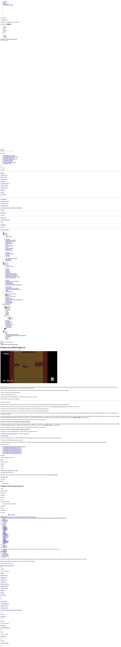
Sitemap (7, 338)
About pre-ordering (4, 435)
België (4, 519)
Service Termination (18, 518)
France (4, 523)
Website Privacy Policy (31, 516)
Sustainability (33, 518)
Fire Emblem (3, 194)
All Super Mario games (7, 161)
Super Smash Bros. (4, 185)
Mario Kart (3, 190)
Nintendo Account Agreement (58, 406)
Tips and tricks (8, 326)
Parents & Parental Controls (6, 516)
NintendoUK (3, 212)
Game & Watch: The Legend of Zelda (13, 289)
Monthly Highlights (9, 253)
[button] (61, 233)
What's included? (9, 298)
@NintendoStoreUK (5, 201)
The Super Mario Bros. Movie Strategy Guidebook (16, 335)
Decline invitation (4, 565)
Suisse (4, 539)
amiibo (7, 290)
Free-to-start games (9, 245)
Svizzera (4, 552)
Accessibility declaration (58, 518)
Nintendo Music (9, 303)
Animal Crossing (4, 187)
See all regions (6, 556)
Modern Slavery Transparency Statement (44, 518)
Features (7, 269)
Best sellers (8, 256)
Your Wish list (8, 259)
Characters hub (9, 249)
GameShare (8, 272)
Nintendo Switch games (10, 241)
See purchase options (13, 39)
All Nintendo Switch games (8, 157)
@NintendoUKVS (4, 203)
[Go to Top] (60, 341)
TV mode (16, 470)
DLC (7, 246)
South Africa (5, 535)
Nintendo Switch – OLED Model (12, 281)
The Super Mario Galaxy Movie (12, 334)
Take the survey (11, 565)
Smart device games (9, 248)
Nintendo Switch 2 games (11, 240)
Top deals (7, 254)
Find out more (55, 474)
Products (7, 312)
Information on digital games (11, 258)
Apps (7, 311)
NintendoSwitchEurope (5, 219)
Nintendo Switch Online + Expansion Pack (14, 299)
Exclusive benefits (9, 301)
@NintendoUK (4, 199)
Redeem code (8, 260)
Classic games (8, 300)
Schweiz (4, 550)
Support (13, 516)
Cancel (2, 551)
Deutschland (5, 521)
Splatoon (2, 192)
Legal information (10, 518)
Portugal (4, 536)
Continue (5, 551)
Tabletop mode (10, 470)
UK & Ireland (6, 554)
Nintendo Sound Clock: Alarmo (12, 288)
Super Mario (3, 181)
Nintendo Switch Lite (10, 283)
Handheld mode (4, 470)
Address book (6, 3)
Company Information (19, 516)
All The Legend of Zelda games (9, 162)
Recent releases (9, 242)
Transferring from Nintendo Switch (13, 276)
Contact (64, 518)
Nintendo (2, 172)
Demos (7, 244)
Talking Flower (9, 287)
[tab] (60, 514)
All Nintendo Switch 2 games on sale (10, 156)
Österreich (5, 547)
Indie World (8, 322)
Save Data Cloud (4, 477)
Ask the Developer (9, 323)
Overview (5, 1)
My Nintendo (8, 336)
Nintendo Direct (9, 321)
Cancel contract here (26, 518)
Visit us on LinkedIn (5, 229)
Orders (4, 2)
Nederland (5, 545)
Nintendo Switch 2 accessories (12, 274)
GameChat (8, 271)
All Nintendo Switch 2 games (9, 155)
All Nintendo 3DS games (8, 160)
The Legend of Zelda (5, 183)
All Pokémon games (7, 163)
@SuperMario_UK (4, 205)
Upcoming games (9, 243)
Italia (4, 525)
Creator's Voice (9, 325)
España (4, 522)
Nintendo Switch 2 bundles (11, 275)
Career (7, 337)
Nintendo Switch (4, 175)
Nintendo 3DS (3, 177)
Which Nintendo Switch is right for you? (14, 284)
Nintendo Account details (8, 4)
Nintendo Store (4, 179)
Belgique (5, 527)
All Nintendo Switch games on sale (10, 158)
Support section (76, 417)
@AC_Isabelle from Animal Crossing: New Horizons (11, 207)
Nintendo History (9, 291)
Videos (7, 313)
